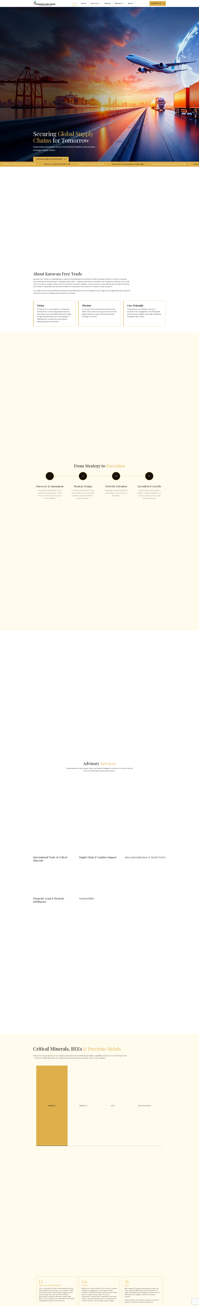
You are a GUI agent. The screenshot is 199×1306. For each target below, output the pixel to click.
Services (94, 3)
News (130, 3)
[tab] (52, 1106)
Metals (108, 3)
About (84, 3)
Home (74, 3)
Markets (118, 3)
